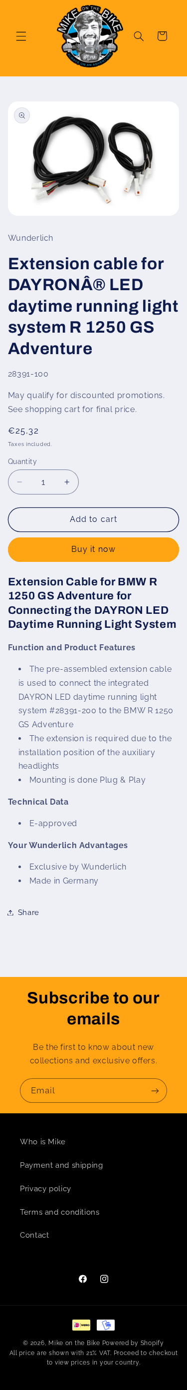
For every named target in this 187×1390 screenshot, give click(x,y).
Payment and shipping (61, 1165)
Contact (34, 1235)
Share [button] (28, 912)
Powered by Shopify (133, 1343)
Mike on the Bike (74, 1343)
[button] (20, 35)
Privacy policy (45, 1188)
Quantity (22, 461)
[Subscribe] (155, 1090)
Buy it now (93, 549)
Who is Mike (43, 1141)
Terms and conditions (60, 1212)
